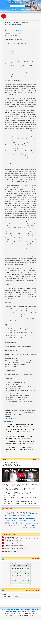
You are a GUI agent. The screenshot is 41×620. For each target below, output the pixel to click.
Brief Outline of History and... (11, 551)
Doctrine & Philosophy (21, 22)
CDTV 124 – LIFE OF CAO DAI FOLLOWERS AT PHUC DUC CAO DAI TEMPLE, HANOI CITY (21, 485)
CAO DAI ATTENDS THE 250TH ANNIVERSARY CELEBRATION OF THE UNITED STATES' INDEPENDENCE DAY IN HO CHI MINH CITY (21, 514)
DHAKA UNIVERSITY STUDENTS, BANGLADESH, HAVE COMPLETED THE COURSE (20, 526)
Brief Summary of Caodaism (11, 543)
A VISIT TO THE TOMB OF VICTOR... (13, 546)
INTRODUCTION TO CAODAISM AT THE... (15, 548)
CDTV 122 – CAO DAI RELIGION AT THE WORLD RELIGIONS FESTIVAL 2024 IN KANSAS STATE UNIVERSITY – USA (18, 494)
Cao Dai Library (26, 9)
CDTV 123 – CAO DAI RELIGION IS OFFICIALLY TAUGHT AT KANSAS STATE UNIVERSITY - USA (21, 489)
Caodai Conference (14, 9)
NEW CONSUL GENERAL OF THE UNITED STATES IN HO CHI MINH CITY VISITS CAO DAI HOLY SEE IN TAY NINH (21, 519)
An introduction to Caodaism (11, 537)
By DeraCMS (31, 611)
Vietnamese (22, 2)
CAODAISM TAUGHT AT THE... (12, 540)
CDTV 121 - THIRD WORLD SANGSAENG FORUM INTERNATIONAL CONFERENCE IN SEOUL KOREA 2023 (20, 502)
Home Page (7, 22)
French (30, 2)
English (13, 2)
